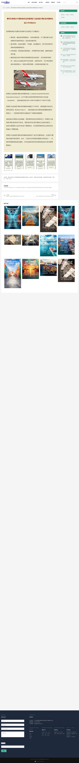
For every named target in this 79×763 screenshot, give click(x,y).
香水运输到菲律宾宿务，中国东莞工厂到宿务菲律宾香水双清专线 (69, 72)
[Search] (77, 2)
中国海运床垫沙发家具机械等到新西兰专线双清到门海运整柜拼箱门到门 (19, 164)
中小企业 (15, 187)
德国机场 (67, 27)
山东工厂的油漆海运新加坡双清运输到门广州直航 (69, 55)
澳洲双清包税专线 (41, 187)
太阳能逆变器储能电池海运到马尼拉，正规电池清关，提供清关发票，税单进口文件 (68, 37)
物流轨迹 (47, 2)
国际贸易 (33, 187)
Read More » (8, 168)
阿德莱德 (50, 187)
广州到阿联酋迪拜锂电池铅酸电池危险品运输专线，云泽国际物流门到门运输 (69, 49)
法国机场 (72, 27)
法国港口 (67, 14)
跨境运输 (46, 187)
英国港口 (63, 17)
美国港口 (72, 14)
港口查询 (41, 2)
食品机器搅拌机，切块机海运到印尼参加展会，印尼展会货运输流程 (69, 61)
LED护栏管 (6, 187)
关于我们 (58, 2)
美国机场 (63, 27)
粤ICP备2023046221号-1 (40, 761)
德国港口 (63, 14)
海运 (37, 187)
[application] (43, 2)
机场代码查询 (34, 2)
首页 (29, 2)
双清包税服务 (29, 187)
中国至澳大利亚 (11, 187)
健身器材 (19, 187)
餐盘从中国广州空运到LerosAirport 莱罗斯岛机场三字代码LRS (40, 164)
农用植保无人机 (24, 187)
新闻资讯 (53, 2)
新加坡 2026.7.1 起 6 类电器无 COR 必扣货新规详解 (69, 66)
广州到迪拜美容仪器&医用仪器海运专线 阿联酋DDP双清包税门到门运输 (69, 43)
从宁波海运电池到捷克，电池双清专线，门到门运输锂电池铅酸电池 (8, 164)
